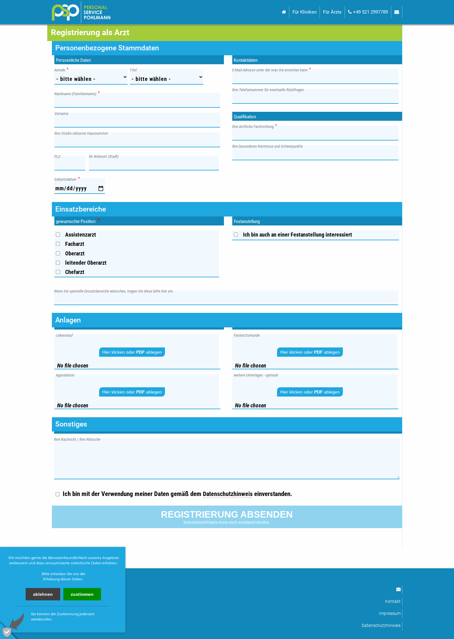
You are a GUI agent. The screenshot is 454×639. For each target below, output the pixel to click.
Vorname (62, 113)
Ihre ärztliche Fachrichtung (254, 126)
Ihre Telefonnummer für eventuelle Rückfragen (269, 89)
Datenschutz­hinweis (228, 494)
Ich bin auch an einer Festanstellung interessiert (297, 234)
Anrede (61, 69)
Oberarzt (75, 253)
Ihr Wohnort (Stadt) (105, 156)
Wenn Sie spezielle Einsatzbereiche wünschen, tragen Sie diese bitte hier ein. (115, 290)
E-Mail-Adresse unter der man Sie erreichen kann (271, 69)
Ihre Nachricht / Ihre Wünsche (78, 439)
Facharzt (74, 244)
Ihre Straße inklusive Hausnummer (82, 133)
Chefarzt (74, 272)
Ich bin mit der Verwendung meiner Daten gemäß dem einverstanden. (177, 494)
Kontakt (393, 601)
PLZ (59, 156)
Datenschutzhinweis (381, 625)
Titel (135, 69)
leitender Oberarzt (86, 262)
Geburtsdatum (67, 179)
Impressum (390, 613)
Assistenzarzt (80, 234)
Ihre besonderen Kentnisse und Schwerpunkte (269, 146)
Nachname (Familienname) (76, 93)
